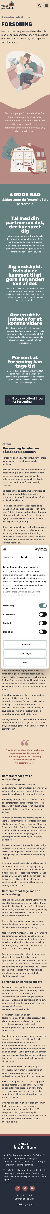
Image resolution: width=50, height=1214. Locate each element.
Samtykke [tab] (9, 557)
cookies (17, 571)
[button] (46, 5)
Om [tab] (41, 557)
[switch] (43, 614)
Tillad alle (25, 644)
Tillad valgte (25, 653)
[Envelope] (32, 1188)
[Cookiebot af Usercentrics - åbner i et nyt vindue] (35, 549)
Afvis (25, 662)
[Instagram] (17, 1188)
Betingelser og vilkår (25, 1198)
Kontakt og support (25, 1204)
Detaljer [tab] (25, 557)
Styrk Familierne (10, 1155)
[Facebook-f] (25, 1188)
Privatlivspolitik (25, 1195)
